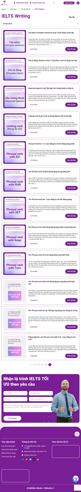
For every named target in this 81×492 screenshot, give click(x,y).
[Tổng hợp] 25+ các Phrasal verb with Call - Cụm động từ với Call (51, 338)
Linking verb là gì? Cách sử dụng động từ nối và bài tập (50, 116)
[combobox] (74, 17)
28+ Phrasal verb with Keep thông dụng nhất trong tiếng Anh (52, 227)
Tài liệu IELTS (25, 9)
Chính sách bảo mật (8, 457)
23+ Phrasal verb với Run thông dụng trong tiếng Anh (49, 172)
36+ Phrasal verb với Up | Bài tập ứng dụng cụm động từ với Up (53, 310)
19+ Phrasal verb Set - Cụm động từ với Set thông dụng (50, 199)
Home (3, 9)
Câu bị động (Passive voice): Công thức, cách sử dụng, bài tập (52, 60)
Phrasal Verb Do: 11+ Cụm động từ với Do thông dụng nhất (51, 144)
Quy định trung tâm (8, 446)
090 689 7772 (42, 451)
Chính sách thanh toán (9, 450)
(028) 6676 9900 (30, 451)
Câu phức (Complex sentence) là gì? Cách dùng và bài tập (51, 33)
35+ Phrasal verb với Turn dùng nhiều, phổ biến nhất (48, 255)
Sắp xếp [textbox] (72, 17)
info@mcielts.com (30, 455)
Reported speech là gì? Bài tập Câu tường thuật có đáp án (51, 88)
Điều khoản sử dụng (8, 453)
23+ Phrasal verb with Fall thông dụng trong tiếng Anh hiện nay (51, 282)
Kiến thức (13, 9)
